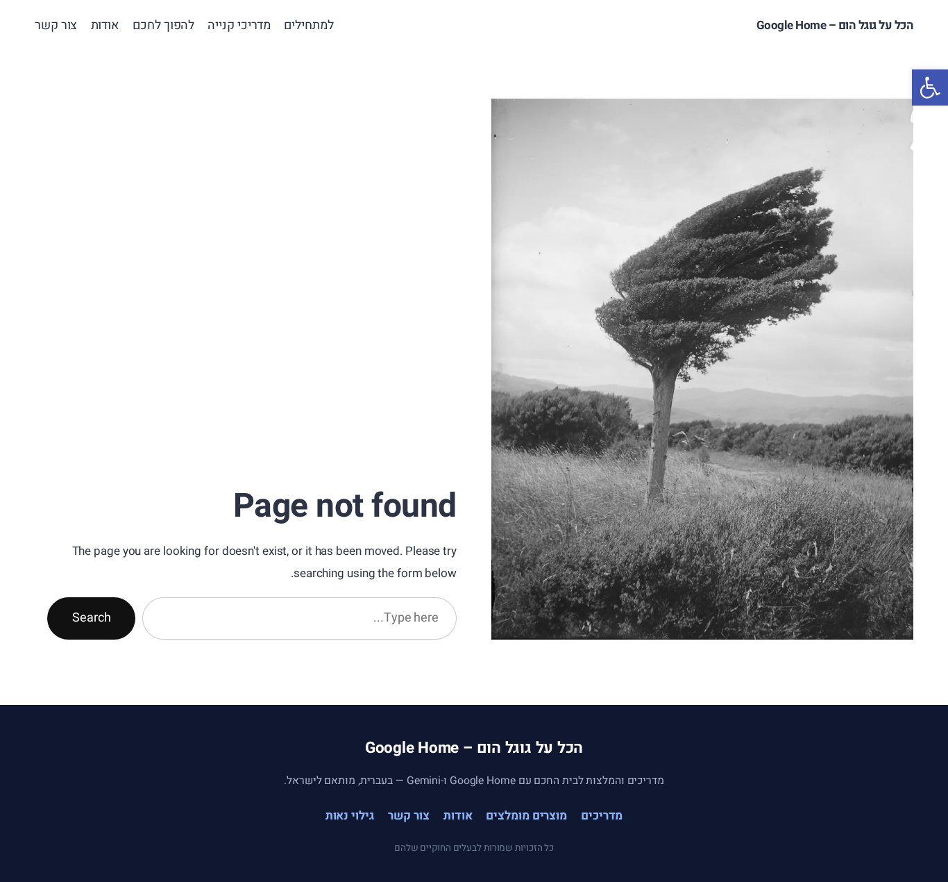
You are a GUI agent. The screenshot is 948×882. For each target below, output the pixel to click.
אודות (458, 815)
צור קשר (409, 815)
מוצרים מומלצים (526, 815)
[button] (930, 87)
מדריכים (602, 815)
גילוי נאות (349, 815)
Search (91, 617)
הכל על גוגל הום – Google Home (835, 25)
